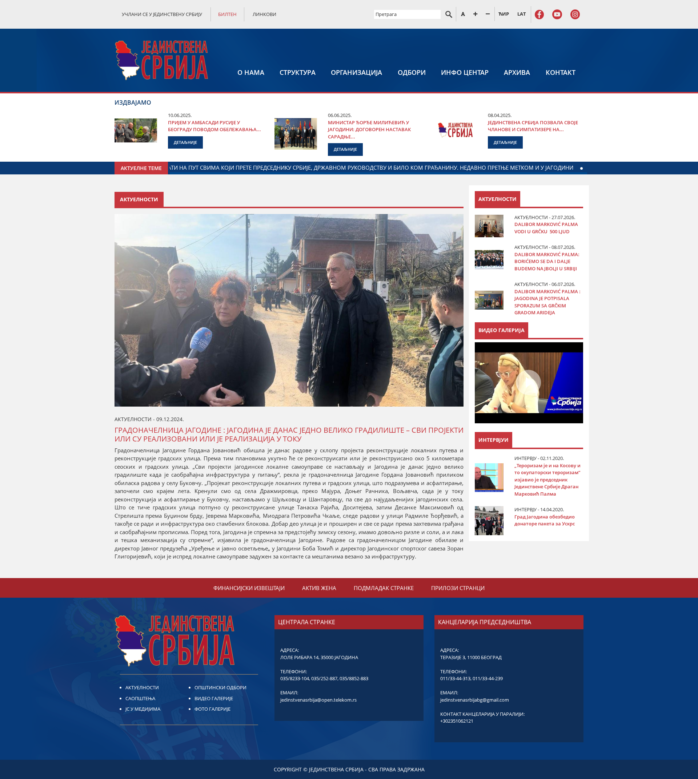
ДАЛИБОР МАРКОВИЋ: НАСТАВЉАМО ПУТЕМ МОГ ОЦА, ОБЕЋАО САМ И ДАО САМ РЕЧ (439, 167)
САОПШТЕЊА (140, 698)
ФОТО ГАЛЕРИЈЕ (212, 709)
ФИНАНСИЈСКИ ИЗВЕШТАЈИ (249, 588)
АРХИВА (517, 72)
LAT (521, 14)
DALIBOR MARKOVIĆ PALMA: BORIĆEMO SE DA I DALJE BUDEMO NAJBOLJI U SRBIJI (546, 261)
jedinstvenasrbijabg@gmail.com (474, 700)
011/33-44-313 (455, 678)
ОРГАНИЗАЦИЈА (356, 72)
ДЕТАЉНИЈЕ (185, 142)
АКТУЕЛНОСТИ (142, 687)
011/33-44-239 (488, 678)
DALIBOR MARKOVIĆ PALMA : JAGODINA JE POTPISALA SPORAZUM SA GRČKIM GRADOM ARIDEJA (547, 302)
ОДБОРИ (412, 72)
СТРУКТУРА (298, 72)
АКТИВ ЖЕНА (319, 588)
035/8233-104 (294, 678)
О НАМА (250, 72)
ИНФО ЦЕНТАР (465, 72)
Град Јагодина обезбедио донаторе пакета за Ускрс (544, 520)
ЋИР (503, 14)
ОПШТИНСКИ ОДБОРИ (220, 687)
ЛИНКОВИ (264, 14)
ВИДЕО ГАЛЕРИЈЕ (213, 698)
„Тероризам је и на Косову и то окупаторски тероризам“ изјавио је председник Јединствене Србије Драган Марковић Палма (547, 479)
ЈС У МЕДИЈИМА (142, 709)
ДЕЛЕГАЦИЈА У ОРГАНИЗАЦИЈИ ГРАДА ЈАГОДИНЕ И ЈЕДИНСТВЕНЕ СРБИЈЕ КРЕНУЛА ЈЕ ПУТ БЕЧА (184, 167)
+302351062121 (456, 721)
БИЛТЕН (227, 14)
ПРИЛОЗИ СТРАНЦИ (458, 588)
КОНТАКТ (560, 72)
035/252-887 (324, 678)
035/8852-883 (354, 678)
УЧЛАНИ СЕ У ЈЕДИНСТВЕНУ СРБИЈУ (162, 14)
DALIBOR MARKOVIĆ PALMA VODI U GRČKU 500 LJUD (546, 228)
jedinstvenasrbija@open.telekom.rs (318, 700)
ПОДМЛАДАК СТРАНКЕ (384, 588)
